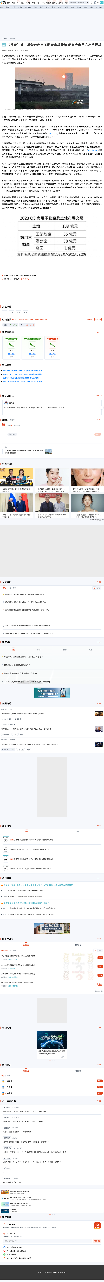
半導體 (9, 1093)
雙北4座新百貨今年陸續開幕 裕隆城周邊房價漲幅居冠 (22, 370)
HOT (11, 840)
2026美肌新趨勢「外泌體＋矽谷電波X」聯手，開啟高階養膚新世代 (87, 516)
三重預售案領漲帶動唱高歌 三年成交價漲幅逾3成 (20, 378)
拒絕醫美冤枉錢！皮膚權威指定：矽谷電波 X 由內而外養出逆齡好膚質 (51, 490)
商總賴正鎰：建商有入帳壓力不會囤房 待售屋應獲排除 (22, 374)
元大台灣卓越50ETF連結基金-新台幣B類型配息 (18, 965)
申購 (100, 957)
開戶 (100, 984)
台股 (18, 3)
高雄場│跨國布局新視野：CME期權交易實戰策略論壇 (31, 859)
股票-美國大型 (13, 986)
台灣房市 (12, 38)
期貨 (53, 7)
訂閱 (66, 3)
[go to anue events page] (91, 2)
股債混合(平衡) (13, 959)
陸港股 (28, 3)
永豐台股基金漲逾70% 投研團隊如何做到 (21, 275)
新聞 (13, 3)
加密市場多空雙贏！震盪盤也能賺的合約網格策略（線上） (31, 868)
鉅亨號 (60, 3)
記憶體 (9, 1081)
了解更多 (98, 332)
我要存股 (98, 319)
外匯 (38, 3)
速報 (35, 7)
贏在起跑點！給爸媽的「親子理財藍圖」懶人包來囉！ (32, 319)
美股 (22, 3)
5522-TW (53, 133)
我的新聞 (99, 7)
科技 (13, 7)
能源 (11, 709)
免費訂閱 (97, 1241)
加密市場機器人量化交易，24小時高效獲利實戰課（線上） (31, 849)
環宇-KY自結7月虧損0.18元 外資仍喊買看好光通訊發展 (52, 516)
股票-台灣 (11, 968)
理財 (72, 7)
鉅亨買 (54, 3)
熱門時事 (28, 7)
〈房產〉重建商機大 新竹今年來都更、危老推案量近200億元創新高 (24, 451)
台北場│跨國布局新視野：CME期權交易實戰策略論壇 (31, 839)
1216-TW (92, 150)
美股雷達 (12, 724)
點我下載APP (26, 279)
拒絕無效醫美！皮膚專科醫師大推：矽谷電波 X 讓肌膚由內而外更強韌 (87, 490)
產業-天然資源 (13, 977)
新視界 (79, 7)
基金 (33, 3)
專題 (85, 7)
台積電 (9, 1087)
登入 (98, 3)
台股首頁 (90, 319)
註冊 (101, 3)
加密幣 (48, 3)
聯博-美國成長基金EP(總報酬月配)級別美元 (17, 982)
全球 (42, 3)
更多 (98, 588)
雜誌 (91, 7)
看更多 (98, 395)
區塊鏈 (60, 7)
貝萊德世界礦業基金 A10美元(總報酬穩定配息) (18, 973)
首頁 (8, 3)
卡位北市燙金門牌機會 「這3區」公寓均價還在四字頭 (22, 381)
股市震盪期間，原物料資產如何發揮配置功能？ (16, 490)
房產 (66, 7)
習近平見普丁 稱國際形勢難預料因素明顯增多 (16, 516)
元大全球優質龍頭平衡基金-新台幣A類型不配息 (18, 956)
